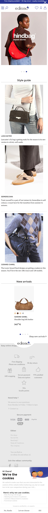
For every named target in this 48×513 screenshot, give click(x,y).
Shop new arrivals (37, 336)
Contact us (14, 408)
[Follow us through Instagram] (16, 465)
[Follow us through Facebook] (10, 465)
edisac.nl (27, 454)
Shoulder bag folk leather (23, 319)
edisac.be (16, 454)
